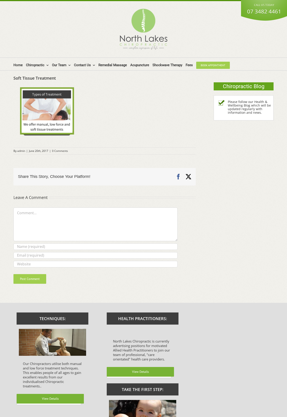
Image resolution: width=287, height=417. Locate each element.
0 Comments (60, 151)
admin (21, 151)
